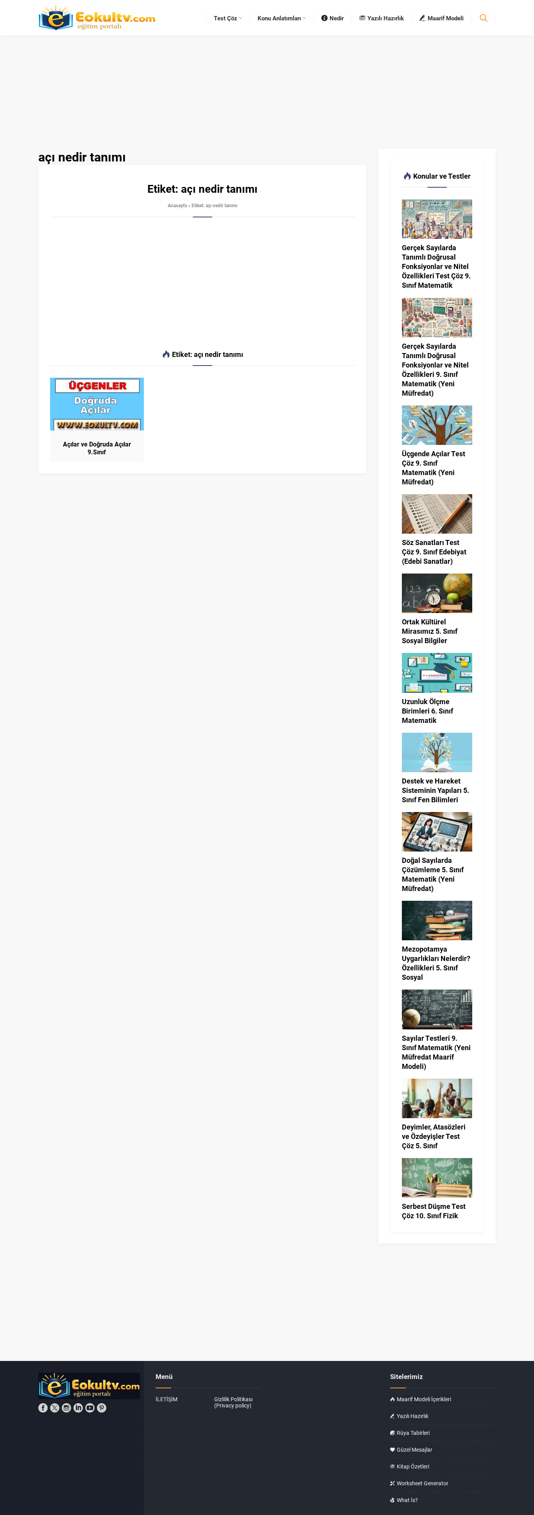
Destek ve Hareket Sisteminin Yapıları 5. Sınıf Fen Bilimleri (435, 790)
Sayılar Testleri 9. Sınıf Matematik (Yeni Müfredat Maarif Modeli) (436, 1052)
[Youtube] (90, 1408)
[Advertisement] (202, 284)
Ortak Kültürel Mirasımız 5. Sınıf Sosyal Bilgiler (429, 631)
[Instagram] (66, 1408)
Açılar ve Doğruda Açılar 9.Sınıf (97, 448)
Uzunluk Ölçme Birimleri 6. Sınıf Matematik (427, 711)
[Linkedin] (78, 1408)
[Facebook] (43, 1408)
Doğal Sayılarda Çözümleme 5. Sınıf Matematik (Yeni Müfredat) (433, 874)
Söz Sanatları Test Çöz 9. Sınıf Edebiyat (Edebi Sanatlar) (434, 552)
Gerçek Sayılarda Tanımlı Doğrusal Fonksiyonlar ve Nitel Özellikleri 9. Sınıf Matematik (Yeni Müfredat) (435, 369)
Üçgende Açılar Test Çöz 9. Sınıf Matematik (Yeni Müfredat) (433, 467)
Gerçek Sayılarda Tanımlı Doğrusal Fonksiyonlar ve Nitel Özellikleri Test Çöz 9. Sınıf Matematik (436, 266)
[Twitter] (54, 1408)
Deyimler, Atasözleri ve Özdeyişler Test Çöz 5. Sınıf (434, 1136)
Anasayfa (177, 205)
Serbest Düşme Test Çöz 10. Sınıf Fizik (434, 1210)
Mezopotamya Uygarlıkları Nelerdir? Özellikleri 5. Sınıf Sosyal (436, 963)
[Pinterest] (101, 1408)
